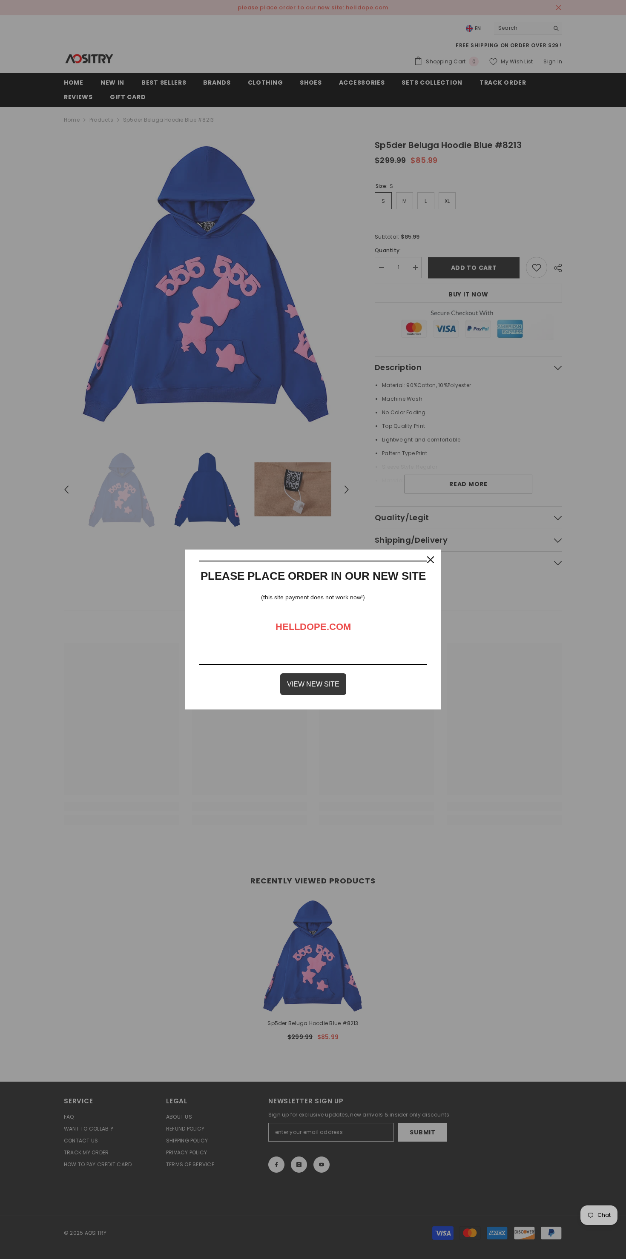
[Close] (430, 560)
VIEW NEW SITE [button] (313, 684)
